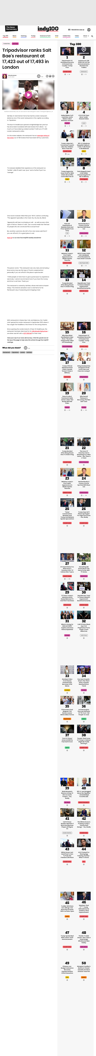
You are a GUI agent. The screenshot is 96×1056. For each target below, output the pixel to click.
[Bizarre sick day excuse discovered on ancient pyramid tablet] (84, 1011)
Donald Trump (83, 523)
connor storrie (84, 233)
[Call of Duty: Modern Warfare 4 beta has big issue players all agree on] (67, 812)
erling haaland (83, 377)
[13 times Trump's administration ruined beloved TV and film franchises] (67, 586)
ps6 (67, 233)
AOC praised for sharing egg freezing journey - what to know (83, 854)
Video (77, 36)
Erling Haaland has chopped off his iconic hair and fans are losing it (83, 368)
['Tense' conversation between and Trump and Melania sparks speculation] (67, 502)
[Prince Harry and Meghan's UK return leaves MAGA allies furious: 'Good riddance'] (67, 700)
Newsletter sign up (77, 30)
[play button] (28, 95)
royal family (67, 719)
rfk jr (83, 151)
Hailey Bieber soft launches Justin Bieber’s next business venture (67, 118)
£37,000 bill (28, 333)
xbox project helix (83, 263)
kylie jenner (84, 947)
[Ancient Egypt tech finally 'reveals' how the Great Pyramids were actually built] (84, 1042)
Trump (33, 36)
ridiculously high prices (40, 331)
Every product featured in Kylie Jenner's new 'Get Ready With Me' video (67, 400)
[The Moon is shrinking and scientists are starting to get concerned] (67, 1011)
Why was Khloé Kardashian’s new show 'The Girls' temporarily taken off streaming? (67, 339)
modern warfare (67, 833)
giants (84, 719)
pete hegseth (83, 179)
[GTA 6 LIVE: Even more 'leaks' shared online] (84, 105)
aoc (84, 861)
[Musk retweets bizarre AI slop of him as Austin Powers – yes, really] (67, 782)
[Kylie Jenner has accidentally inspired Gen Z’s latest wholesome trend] (84, 926)
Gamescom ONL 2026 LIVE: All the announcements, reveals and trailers (84, 64)
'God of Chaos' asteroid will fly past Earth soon (67, 740)
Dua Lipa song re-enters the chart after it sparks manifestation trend (84, 682)
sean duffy (67, 377)
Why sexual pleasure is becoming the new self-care (83, 399)
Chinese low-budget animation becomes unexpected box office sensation (67, 969)
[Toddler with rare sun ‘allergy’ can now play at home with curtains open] (67, 896)
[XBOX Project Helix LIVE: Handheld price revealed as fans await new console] (84, 244)
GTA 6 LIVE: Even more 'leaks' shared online (83, 117)
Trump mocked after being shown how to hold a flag (67, 284)
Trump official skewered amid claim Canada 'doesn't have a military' (67, 369)
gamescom (84, 71)
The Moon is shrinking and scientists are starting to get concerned (67, 1024)
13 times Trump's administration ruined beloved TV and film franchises (67, 598)
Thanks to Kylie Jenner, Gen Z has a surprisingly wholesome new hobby (84, 939)
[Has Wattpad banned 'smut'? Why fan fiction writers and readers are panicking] (67, 1042)
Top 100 (5, 36)
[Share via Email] (53, 76)
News (14, 36)
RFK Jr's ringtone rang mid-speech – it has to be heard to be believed (84, 146)
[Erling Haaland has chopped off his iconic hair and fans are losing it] (84, 356)
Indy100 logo (48, 29)
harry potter (84, 576)
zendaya (67, 690)
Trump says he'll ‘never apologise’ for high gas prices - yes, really (83, 514)
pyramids (83, 1032)
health (67, 916)
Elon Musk (67, 802)
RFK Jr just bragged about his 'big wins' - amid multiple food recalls (84, 794)
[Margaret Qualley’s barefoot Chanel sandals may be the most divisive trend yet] (84, 956)
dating (84, 407)
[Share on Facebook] (47, 76)
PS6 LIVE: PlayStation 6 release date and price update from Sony (67, 227)
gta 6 (83, 123)
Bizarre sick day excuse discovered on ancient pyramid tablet (84, 1023)
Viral (56, 36)
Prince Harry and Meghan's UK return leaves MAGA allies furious (67, 712)
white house (67, 605)
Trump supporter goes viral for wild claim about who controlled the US (67, 174)
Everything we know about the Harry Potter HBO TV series (84, 569)
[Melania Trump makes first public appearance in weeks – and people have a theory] (67, 244)
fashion (67, 123)
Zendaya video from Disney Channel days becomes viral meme (67, 682)
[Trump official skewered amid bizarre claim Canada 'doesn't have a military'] (67, 356)
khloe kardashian (67, 346)
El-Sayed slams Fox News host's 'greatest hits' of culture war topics (67, 569)
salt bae (15, 44)
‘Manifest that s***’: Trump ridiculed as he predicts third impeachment (84, 909)
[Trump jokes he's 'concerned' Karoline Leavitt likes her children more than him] (67, 133)
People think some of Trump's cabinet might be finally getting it (84, 741)
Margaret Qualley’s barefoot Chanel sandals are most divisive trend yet (83, 968)
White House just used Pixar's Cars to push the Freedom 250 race (67, 854)
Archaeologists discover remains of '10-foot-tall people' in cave (84, 712)
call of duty (84, 635)
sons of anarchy (84, 462)
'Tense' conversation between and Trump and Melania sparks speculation (67, 515)
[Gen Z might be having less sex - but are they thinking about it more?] (84, 386)
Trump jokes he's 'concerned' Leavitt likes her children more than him (67, 146)
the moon (67, 1032)
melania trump (67, 263)
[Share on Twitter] (50, 76)
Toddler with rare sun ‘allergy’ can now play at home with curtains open (67, 908)
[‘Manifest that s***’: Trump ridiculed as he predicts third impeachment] (84, 896)
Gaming (23, 36)
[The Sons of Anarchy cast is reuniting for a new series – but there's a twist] (84, 441)
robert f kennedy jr (84, 802)
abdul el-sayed (84, 291)
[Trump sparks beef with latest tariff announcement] (67, 926)
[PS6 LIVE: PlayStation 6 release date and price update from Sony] (67, 214)
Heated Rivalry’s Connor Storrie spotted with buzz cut (83, 226)
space (67, 747)
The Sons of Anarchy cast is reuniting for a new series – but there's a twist (84, 454)
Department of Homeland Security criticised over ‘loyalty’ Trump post (67, 64)
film (67, 977)
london (22, 352)
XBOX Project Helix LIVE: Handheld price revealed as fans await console (84, 256)
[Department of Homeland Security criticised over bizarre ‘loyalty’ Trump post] (67, 51)
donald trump (67, 71)
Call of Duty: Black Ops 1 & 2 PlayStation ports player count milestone (84, 628)
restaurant (6, 352)
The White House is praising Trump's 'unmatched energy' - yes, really (84, 824)
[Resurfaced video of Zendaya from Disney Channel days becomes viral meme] (67, 669)
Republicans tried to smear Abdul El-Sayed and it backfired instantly (83, 285)
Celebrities (66, 36)
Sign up (9, 238)
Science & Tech (45, 36)
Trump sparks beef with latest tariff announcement (67, 937)
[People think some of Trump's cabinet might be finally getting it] (84, 728)
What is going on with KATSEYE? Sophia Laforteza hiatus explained (67, 627)
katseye (67, 635)
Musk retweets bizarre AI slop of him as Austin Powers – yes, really (67, 795)
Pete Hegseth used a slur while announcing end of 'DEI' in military (83, 174)
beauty (67, 407)
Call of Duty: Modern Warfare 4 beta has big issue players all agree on (67, 825)
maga (67, 179)
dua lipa (84, 690)
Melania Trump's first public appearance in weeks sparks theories (67, 257)
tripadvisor (15, 352)
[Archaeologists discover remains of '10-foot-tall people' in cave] (84, 700)
